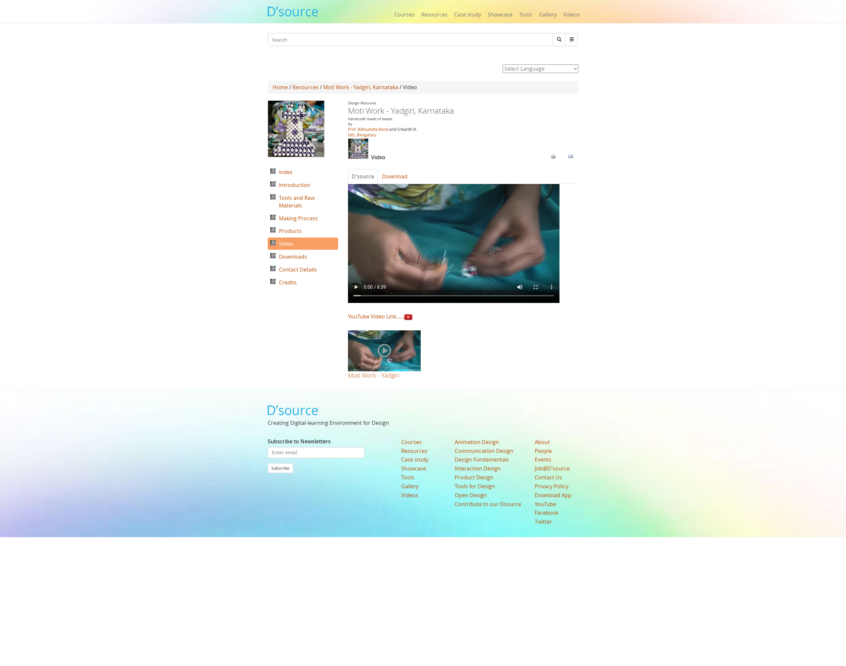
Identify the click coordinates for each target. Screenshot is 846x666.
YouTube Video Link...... (376, 316)
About (542, 442)
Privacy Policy (551, 486)
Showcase (500, 14)
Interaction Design (478, 468)
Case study (467, 14)
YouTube (545, 504)
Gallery (548, 14)
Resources (434, 14)
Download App (553, 495)
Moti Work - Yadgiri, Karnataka (360, 87)
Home (280, 87)
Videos (571, 14)
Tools (525, 14)
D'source (363, 176)
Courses (404, 14)
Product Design (474, 477)
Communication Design (484, 451)
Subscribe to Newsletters (299, 441)
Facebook (546, 512)
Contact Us (548, 477)
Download (394, 176)
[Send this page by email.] (570, 156)
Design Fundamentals (482, 459)
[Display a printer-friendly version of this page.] (553, 156)
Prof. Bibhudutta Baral (368, 129)
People (543, 451)
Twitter (543, 521)
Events (543, 459)
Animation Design (477, 442)
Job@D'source (552, 468)
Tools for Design (475, 486)
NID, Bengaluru (362, 134)
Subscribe (280, 468)
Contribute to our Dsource (488, 504)
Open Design (471, 495)
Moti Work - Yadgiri (373, 375)
